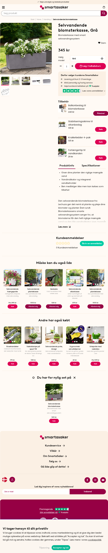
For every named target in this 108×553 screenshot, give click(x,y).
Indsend (88, 491)
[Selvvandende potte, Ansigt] (54, 335)
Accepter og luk (61, 547)
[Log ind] (11, 480)
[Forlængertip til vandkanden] (62, 150)
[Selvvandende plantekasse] (33, 277)
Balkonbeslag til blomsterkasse (77, 107)
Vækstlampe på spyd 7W (33, 348)
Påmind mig (33, 306)
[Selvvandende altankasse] (75, 277)
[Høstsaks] (54, 277)
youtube (102, 480)
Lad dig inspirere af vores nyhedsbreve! (54, 486)
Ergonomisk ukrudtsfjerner (75, 348)
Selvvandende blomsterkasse (54, 405)
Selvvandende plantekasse (33, 290)
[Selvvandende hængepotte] (12, 277)
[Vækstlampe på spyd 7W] (33, 335)
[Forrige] (4, 283)
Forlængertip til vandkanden (76, 151)
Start (32, 19)
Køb (101, 142)
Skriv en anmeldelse (92, 243)
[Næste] (48, 71)
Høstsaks (54, 289)
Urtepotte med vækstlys (96, 348)
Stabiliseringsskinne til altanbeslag (80, 123)
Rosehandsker (12, 346)
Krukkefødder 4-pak (79, 137)
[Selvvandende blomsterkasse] (54, 392)
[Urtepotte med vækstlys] (95, 335)
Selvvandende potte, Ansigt (54, 348)
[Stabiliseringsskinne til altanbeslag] (62, 121)
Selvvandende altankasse (75, 290)
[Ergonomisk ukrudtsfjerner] (75, 335)
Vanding (47, 19)
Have (39, 19)
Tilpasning (44, 547)
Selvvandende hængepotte (12, 290)
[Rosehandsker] (12, 335)
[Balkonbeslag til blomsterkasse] (62, 105)
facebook (86, 480)
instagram (94, 480)
